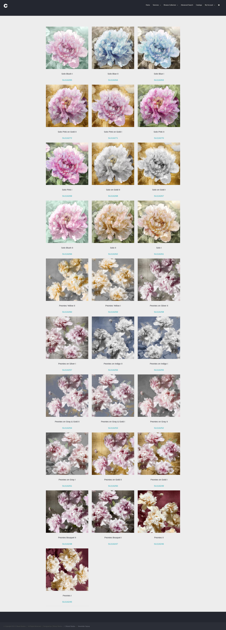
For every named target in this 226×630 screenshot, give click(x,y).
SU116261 (159, 254)
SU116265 (67, 80)
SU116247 (113, 544)
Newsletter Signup (84, 626)
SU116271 (113, 138)
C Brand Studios (70, 626)
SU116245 (67, 602)
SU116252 (159, 428)
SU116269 (67, 196)
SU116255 (159, 370)
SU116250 (113, 486)
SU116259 (113, 312)
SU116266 (67, 254)
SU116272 (67, 138)
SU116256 (113, 370)
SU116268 (113, 196)
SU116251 (67, 486)
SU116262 (113, 254)
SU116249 (159, 486)
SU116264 (113, 80)
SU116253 (113, 428)
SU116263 (159, 80)
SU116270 (159, 138)
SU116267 (159, 196)
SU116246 (159, 544)
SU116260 (67, 312)
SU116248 (67, 544)
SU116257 (67, 370)
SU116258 (159, 312)
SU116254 (67, 428)
